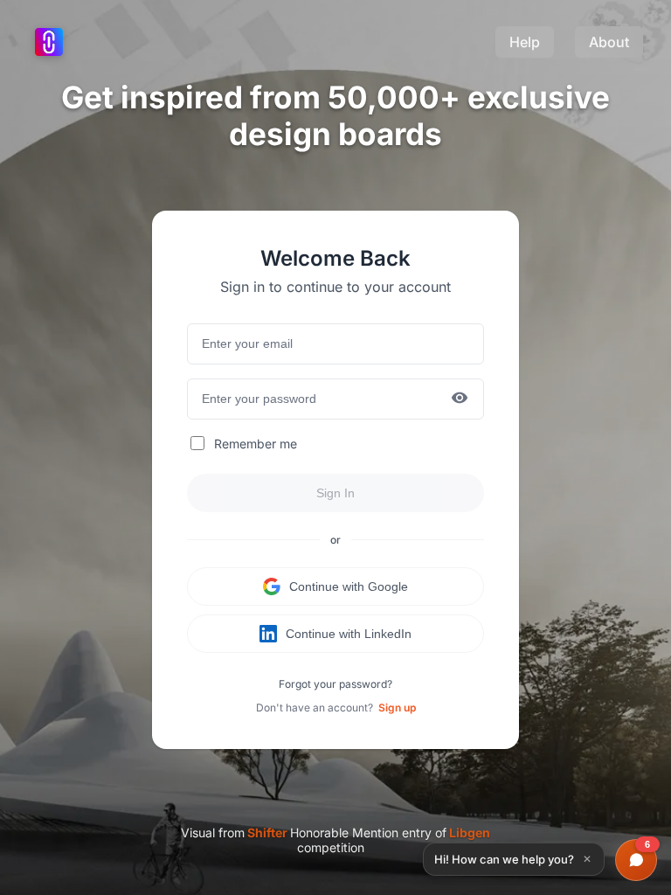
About (609, 42)
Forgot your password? (335, 683)
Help (524, 42)
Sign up (397, 707)
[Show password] (460, 399)
